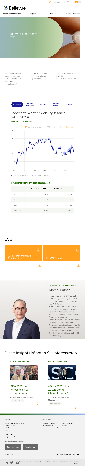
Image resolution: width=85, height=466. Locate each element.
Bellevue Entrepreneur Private (68, 454)
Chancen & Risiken (55, 104)
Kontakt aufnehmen (59, 2)
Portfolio (42, 104)
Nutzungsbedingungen (65, 461)
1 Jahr (54, 127)
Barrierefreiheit (47, 461)
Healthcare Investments (49, 423)
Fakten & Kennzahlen (30, 104)
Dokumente (68, 104)
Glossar (55, 461)
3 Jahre (61, 127)
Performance (17, 104)
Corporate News (13, 447)
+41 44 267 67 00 (10, 434)
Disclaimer (21, 461)
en (79, 2)
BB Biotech (9, 454)
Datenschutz (37, 461)
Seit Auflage (70, 127)
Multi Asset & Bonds (68, 423)
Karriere (64, 428)
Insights (64, 425)
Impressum (29, 461)
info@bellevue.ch (10, 437)
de (76, 2)
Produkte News (30, 447)
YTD (48, 127)
